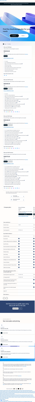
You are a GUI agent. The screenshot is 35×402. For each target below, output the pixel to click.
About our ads (30, 401)
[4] (3, 374)
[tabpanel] (17, 118)
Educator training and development (29, 392)
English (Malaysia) (2, 399)
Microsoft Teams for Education (7, 392)
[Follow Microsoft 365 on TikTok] (22, 389)
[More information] (12, 106)
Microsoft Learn (13, 395)
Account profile (10, 391)
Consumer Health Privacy (3, 401)
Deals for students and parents (4, 393)
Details (21, 384)
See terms (26, 54)
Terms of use (22, 401)
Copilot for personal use (19, 390)
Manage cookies (17, 401)
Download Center (15, 391)
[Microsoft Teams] (19, 111)
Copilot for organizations (11, 390)
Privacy (14, 401)
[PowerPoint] (10, 111)
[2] (3, 367)
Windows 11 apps (5, 391)
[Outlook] (4, 75)
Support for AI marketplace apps (20, 395)
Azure (10, 394)
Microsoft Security (6, 394)
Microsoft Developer (8, 395)
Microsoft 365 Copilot (29, 394)
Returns (19, 391)
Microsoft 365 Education (15, 392)
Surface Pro (1, 390)
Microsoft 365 (25, 390)
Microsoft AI (2, 394)
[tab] (4, 44)
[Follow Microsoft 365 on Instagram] (20, 389)
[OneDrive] (6, 75)
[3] (3, 370)
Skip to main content (3, 0)
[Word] (6, 111)
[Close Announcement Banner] (31, 3)
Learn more (19, 375)
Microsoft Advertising (23, 394)
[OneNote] (13, 111)
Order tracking (22, 391)
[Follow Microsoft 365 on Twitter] (16, 389)
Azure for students (11, 393)
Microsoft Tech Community (30, 395)
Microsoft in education (28, 391)
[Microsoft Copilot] (4, 111)
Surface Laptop (6, 390)
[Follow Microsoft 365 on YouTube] (18, 389)
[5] (3, 377)
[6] (3, 382)
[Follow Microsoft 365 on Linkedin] (14, 389)
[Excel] (8, 111)
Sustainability (6, 398)
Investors (3, 398)
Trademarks (26, 401)
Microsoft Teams (2, 395)
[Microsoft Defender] (17, 111)
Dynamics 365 (13, 394)
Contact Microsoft (10, 401)
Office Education (21, 392)
